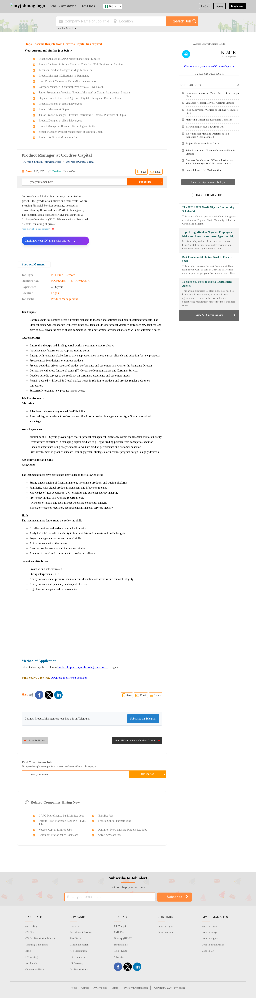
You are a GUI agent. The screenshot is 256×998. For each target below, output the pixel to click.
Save (143, 171)
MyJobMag (179, 987)
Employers (237, 5)
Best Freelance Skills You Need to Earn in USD (207, 259)
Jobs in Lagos (165, 925)
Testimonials (121, 944)
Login (204, 5)
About (74, 987)
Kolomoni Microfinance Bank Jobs (58, 834)
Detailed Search (64, 28)
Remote (70, 274)
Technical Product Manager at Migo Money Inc (65, 70)
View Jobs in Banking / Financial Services (41, 161)
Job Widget (120, 925)
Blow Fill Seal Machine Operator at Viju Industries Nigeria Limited (207, 135)
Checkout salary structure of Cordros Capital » (209, 66)
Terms (115, 987)
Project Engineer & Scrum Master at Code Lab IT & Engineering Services (81, 64)
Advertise (119, 957)
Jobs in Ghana (210, 925)
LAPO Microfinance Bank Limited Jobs (61, 815)
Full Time (57, 274)
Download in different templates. (69, 677)
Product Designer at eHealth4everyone (60, 103)
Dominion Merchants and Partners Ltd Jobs (122, 829)
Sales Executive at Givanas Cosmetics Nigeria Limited (210, 152)
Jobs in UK (208, 950)
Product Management (64, 299)
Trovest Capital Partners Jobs (114, 820)
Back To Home (37, 740)
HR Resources (77, 957)
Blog (28, 950)
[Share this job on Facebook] (39, 695)
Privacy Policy (100, 987)
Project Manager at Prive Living (203, 143)
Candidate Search (79, 944)
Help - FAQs (120, 950)
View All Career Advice (209, 315)
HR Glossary (76, 963)
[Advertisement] (128, 222)
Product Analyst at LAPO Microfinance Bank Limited (69, 58)
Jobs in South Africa (213, 944)
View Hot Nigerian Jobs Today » (208, 181)
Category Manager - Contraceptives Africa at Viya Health (71, 86)
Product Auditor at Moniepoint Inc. (59, 137)
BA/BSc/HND (60, 280)
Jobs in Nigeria (210, 938)
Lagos (55, 293)
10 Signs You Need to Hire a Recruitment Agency (207, 283)
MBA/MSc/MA (80, 280)
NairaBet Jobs (105, 815)
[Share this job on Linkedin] (58, 695)
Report (157, 695)
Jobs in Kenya (210, 932)
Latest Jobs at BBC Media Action (204, 170)
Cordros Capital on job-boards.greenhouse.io (82, 667)
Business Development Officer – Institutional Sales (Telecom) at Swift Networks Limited (210, 162)
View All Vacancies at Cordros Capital (135, 740)
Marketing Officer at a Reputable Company (209, 119)
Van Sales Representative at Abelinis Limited (210, 102)
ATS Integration (78, 950)
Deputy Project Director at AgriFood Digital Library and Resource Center (80, 98)
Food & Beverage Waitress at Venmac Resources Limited (212, 111)
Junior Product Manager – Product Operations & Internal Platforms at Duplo (82, 114)
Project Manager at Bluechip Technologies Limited (67, 126)
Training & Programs (36, 944)
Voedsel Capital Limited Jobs (55, 829)
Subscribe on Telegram (143, 718)
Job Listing (31, 925)
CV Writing (31, 957)
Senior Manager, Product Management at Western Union (71, 131)
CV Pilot (30, 932)
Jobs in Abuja (165, 932)
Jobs (53, 6)
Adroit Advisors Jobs (109, 834)
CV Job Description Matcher (40, 938)
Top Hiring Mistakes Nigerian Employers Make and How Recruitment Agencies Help (208, 234)
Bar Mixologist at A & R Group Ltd (205, 126)
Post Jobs (88, 6)
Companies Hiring (35, 969)
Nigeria (112, 6)
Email (158, 171)
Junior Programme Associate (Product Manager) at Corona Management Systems (84, 92)
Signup (219, 5)
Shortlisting (76, 938)
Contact (85, 987)
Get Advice (68, 6)
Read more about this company (36, 229)
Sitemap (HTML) (123, 938)
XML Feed (119, 932)
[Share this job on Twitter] (49, 695)
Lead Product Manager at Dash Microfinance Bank (67, 81)
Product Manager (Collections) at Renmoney (64, 75)
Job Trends (31, 963)
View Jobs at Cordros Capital (80, 161)
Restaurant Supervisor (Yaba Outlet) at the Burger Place (212, 94)
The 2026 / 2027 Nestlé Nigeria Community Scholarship (208, 209)
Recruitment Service (81, 932)
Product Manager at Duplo (54, 109)
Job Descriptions (79, 969)
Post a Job (75, 925)
